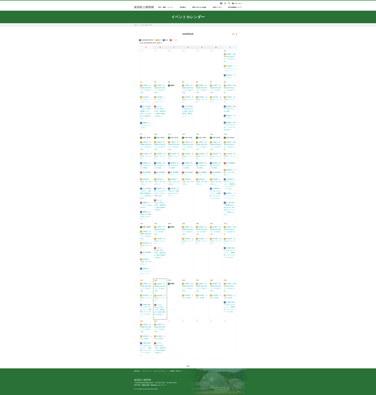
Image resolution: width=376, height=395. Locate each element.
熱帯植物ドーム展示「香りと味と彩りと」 (145, 181)
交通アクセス (217, 7)
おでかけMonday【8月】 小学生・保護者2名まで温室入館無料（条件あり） (160, 111)
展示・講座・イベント (165, 7)
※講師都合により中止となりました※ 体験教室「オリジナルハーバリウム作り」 (215, 193)
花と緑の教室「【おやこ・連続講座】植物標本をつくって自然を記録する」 (145, 193)
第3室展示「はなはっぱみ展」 (187, 297)
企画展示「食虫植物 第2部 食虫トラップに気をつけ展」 (230, 57)
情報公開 (136, 371)
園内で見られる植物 (199, 7)
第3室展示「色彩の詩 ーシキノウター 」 (187, 99)
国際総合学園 (145, 385)
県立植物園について (235, 7)
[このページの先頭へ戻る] (188, 365)
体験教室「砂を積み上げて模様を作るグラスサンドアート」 (145, 215)
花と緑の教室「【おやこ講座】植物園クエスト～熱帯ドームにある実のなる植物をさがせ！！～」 (145, 112)
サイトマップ (146, 371)
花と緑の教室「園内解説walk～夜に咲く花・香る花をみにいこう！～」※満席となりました (229, 208)
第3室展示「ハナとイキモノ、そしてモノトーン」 (229, 68)
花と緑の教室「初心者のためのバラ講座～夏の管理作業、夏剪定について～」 (187, 111)
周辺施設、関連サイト (176, 371)
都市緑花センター (156, 385)
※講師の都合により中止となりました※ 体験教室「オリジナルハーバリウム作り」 (230, 252)
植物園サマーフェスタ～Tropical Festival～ (146, 205)
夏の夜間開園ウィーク (145, 174)
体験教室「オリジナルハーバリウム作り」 (145, 125)
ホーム (136, 25)
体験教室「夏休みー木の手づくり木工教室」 (230, 109)
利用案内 (183, 7)
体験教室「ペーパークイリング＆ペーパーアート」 (230, 196)
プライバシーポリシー (160, 371)
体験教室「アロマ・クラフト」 (230, 76)
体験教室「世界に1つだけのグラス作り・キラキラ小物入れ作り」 (230, 126)
